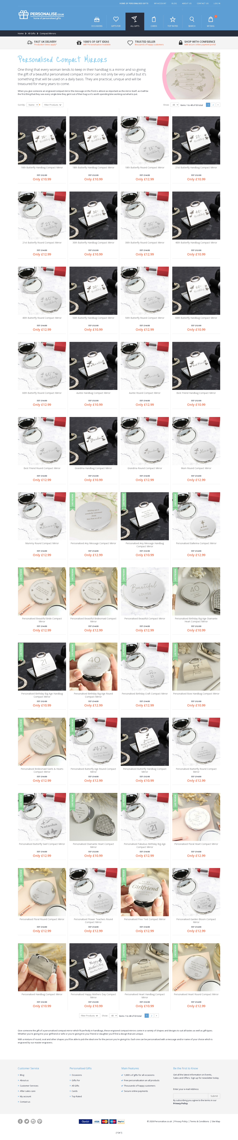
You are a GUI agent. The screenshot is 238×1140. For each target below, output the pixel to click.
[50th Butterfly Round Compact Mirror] (145, 291)
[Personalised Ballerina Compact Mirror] (196, 516)
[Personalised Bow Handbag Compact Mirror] (196, 667)
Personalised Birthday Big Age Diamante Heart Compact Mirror (196, 620)
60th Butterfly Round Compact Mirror (42, 392)
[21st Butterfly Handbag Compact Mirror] (196, 140)
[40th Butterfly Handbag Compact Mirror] (196, 216)
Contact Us (203, 3)
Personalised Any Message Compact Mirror (93, 543)
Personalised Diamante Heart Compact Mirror (93, 845)
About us (24, 1080)
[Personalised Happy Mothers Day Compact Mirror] (93, 967)
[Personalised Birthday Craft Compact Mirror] (145, 667)
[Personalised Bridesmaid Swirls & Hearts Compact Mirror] (42, 742)
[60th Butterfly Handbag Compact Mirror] (196, 291)
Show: (166, 105)
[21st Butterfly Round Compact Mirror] (42, 216)
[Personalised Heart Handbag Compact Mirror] (145, 967)
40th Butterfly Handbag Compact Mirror (196, 242)
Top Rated (173, 26)
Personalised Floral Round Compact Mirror (42, 919)
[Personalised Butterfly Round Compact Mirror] (196, 742)
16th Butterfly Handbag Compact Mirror (42, 167)
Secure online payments (136, 1091)
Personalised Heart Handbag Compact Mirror (145, 996)
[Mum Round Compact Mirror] (196, 441)
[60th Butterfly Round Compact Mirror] (42, 366)
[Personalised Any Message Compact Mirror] (93, 516)
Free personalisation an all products (141, 1080)
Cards (154, 26)
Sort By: (21, 105)
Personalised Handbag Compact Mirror (42, 994)
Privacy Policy (181, 1121)
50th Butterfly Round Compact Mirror (144, 317)
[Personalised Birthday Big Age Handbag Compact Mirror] (42, 667)
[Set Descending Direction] (39, 104)
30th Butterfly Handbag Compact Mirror (93, 242)
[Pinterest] (39, 1121)
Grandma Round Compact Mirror (145, 468)
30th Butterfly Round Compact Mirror (144, 242)
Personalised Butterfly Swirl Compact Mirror (42, 843)
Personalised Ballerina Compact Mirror (196, 543)
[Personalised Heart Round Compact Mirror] (196, 967)
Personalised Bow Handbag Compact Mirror (196, 693)
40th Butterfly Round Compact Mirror (42, 317)
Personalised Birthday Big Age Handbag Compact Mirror (42, 695)
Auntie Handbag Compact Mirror (93, 392)
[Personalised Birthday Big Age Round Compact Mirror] (93, 667)
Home (21, 33)
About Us (186, 3)
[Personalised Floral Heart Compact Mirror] (196, 817)
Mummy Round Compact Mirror (42, 543)
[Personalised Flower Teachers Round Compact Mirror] (93, 892)
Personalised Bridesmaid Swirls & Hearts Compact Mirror (42, 770)
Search (191, 26)
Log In (217, 3)
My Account (160, 3)
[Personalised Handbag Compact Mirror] (42, 967)
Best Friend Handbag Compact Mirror (196, 392)
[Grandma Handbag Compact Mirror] (93, 441)
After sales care (27, 1091)
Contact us (25, 1101)
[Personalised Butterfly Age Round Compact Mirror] (93, 742)
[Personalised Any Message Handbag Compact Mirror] (145, 516)
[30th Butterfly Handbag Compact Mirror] (93, 216)
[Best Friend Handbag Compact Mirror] (196, 366)
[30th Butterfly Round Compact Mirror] (145, 216)
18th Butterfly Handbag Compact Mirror (93, 167)
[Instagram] (33, 1121)
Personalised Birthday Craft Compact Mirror (145, 693)
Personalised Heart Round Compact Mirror (196, 994)
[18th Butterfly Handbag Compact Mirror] (93, 140)
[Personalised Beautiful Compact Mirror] (145, 591)
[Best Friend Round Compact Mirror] (42, 441)
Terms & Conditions (199, 1121)
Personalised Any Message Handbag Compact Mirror (145, 545)
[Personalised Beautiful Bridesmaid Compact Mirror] (93, 591)
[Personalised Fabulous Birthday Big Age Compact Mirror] (145, 817)
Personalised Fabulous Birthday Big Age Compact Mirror (145, 845)
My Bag (211, 21)
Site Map (216, 1121)
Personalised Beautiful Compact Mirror (144, 618)
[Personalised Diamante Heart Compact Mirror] (93, 817)
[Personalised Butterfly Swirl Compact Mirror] (42, 817)
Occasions (96, 26)
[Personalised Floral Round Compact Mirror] (42, 892)
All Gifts (134, 26)
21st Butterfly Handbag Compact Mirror (196, 167)
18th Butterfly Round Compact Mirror (144, 167)
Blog (174, 3)
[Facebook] (20, 1121)
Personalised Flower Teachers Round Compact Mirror (93, 921)
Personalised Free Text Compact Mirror (144, 919)
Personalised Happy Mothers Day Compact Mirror (93, 996)
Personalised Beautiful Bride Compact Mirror (42, 620)
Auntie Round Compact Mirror (144, 392)
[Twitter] (26, 1121)
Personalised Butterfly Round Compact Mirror (196, 770)
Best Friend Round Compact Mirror (42, 468)
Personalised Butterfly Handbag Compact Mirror (144, 770)
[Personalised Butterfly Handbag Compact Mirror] (145, 742)
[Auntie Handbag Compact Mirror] (93, 366)
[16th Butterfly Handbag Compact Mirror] (42, 140)
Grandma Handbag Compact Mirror (93, 468)
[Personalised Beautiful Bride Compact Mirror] (42, 591)
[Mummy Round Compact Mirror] (42, 516)
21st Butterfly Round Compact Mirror (42, 242)
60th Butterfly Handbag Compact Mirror (196, 317)
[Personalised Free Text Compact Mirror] (145, 892)
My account (25, 1096)
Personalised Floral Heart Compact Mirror (196, 843)
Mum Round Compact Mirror (196, 468)
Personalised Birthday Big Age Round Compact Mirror (93, 695)
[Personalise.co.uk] (41, 15)
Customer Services (29, 1085)
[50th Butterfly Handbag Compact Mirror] (93, 291)
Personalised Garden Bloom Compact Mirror (196, 921)
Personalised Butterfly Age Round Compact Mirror (93, 770)
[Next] (218, 105)
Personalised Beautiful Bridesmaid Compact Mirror (93, 620)
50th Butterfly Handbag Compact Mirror (93, 317)
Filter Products (51, 104)
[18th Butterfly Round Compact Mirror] (145, 140)
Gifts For (115, 26)
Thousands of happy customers (139, 1085)
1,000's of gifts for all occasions (139, 1075)
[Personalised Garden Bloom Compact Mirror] (196, 892)
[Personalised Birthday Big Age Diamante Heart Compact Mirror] (196, 591)
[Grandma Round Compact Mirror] (145, 441)
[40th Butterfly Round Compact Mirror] (42, 291)
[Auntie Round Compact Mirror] (145, 366)
